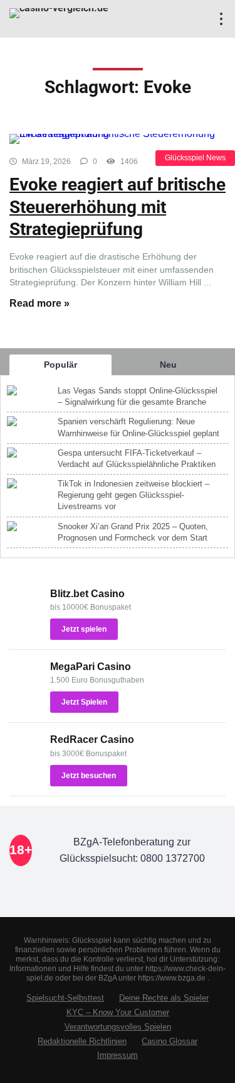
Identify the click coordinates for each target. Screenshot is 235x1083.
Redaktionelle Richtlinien (82, 1041)
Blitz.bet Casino (87, 593)
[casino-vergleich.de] (58, 11)
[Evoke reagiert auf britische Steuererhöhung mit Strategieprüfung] (117, 139)
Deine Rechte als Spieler (164, 998)
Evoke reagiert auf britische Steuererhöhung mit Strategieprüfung (117, 206)
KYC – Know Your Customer (117, 1012)
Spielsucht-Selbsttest (65, 998)
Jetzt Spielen (84, 702)
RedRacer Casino (92, 739)
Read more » (39, 303)
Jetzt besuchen (88, 775)
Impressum (117, 1055)
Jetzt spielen (84, 629)
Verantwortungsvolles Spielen (118, 1027)
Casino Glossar (169, 1041)
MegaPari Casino (90, 666)
